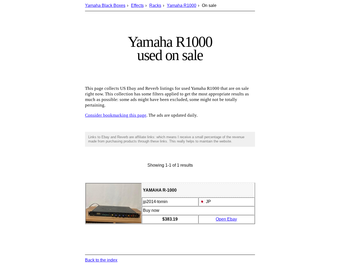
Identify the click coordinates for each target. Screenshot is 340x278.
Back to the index (101, 260)
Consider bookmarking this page (115, 115)
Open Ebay (226, 219)
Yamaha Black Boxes (105, 5)
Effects (137, 5)
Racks (155, 5)
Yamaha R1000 (181, 5)
